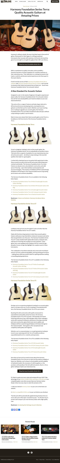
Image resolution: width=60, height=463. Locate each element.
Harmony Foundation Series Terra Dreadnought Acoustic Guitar (30, 190)
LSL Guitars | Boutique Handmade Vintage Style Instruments (8, 438)
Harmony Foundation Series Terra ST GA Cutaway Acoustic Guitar (31, 276)
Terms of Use (48, 459)
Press (37, 459)
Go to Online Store (55, 459)
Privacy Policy (42, 459)
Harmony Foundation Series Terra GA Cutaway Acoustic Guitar (30, 192)
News (16, 1)
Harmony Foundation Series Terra (22, 124)
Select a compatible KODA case (20, 392)
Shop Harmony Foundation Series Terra (30, 64)
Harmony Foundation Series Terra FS (23, 280)
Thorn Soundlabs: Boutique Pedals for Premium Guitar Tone (49, 438)
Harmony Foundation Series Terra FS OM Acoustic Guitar (28, 343)
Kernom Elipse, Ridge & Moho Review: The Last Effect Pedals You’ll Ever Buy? (30, 438)
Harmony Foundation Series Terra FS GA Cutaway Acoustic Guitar (30, 345)
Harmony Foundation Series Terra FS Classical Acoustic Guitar (29, 352)
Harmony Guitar (26, 386)
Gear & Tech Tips (32, 1)
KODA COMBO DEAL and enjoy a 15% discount (33, 379)
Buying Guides (22, 1)
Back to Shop (55, 1)
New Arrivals (26, 6)
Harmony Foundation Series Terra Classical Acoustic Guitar (29, 194)
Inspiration (40, 1)
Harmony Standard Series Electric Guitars (29, 83)
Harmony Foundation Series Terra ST (23, 204)
